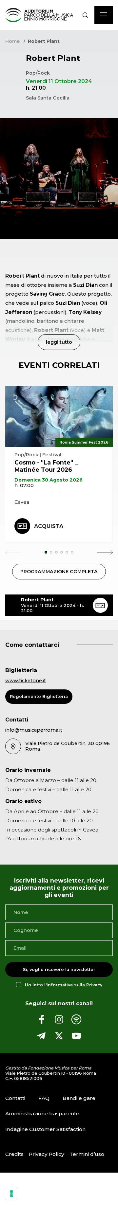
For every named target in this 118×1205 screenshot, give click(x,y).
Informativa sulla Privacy (74, 984)
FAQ (43, 1098)
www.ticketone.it (25, 681)
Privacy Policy (46, 1154)
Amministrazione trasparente (42, 1114)
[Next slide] (105, 552)
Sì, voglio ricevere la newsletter (59, 969)
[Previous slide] (13, 552)
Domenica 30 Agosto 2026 (48, 480)
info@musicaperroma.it (33, 730)
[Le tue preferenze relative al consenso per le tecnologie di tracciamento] (11, 1193)
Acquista (48, 526)
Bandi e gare (79, 1098)
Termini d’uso (86, 1154)
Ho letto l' (63, 984)
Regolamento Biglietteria (39, 696)
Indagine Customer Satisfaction (45, 1129)
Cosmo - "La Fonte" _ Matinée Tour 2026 (46, 466)
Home (12, 41)
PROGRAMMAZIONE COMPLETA (59, 572)
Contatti (15, 1098)
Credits (14, 1154)
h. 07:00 (24, 485)
